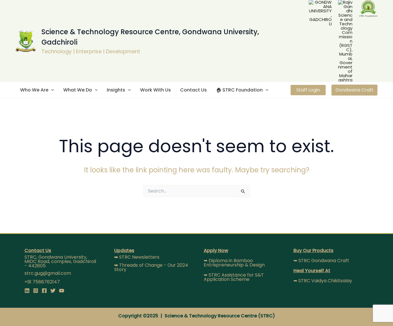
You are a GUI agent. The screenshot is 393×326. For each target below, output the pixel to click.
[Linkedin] (27, 290)
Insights (116, 90)
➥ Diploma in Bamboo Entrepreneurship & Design (234, 262)
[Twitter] (53, 290)
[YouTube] (61, 290)
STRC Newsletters (136, 257)
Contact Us (193, 90)
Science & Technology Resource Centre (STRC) (220, 315)
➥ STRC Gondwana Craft (321, 260)
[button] (51, 90)
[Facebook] (44, 290)
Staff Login (308, 90)
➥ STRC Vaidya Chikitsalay (322, 280)
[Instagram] (35, 290)
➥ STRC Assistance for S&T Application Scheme (234, 277)
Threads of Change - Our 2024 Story (151, 267)
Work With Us (155, 90)
